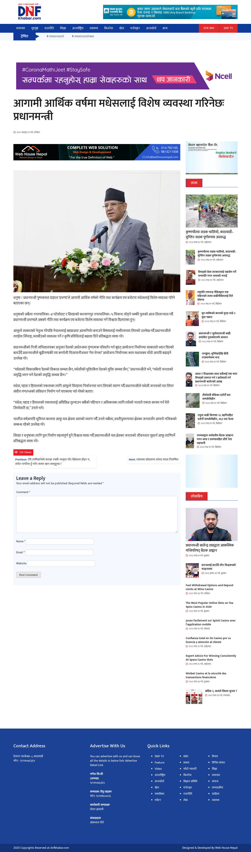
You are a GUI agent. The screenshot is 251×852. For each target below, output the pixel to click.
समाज (215, 781)
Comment (23, 492)
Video (158, 768)
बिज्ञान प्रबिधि (190, 781)
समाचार (20, 28)
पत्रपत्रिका (159, 793)
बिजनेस (108, 28)
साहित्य (215, 793)
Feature (159, 762)
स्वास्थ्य (94, 28)
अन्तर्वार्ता (151, 28)
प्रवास (186, 762)
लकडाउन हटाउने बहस (84, 36)
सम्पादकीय (217, 787)
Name (20, 541)
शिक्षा (63, 28)
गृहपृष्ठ (34, 28)
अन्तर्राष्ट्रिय (77, 28)
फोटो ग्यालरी (190, 768)
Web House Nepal (226, 847)
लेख (185, 800)
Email (20, 552)
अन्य (164, 28)
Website (21, 563)
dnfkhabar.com (59, 847)
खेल (121, 28)
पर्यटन (158, 800)
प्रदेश (185, 756)
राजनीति (49, 28)
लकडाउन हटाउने (56, 36)
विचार (215, 756)
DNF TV (228, 28)
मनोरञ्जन (135, 28)
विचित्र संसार (218, 762)
